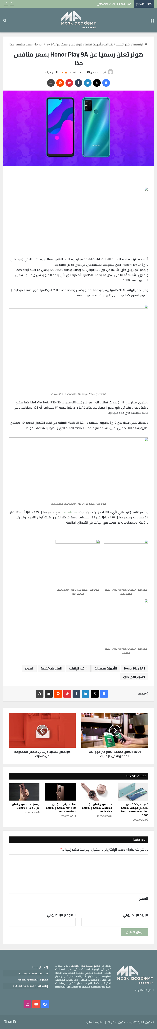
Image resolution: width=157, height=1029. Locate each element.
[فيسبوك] (106, 83)
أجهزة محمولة (105, 668)
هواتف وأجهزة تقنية (99, 44)
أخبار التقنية (123, 44)
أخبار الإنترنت (77, 668)
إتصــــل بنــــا (40, 967)
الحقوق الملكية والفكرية (33, 979)
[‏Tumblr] (78, 83)
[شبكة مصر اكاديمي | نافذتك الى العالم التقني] (78, 20)
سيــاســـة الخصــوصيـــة (33, 973)
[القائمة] (152, 21)
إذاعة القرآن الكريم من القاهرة (30, 986)
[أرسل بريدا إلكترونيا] (88, 72)
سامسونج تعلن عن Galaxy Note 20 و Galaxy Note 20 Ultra (61, 808)
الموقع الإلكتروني (61, 915)
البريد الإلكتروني (135, 915)
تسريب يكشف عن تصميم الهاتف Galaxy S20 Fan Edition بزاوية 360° (134, 810)
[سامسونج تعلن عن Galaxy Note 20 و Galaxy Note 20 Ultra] (60, 792)
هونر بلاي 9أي (133, 676)
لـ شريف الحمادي (95, 1022)
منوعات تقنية (50, 668)
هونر (28, 668)
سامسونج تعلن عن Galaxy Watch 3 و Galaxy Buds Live (97, 808)
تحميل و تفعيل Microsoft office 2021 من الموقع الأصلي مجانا (98, 3)
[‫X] (97, 83)
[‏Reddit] (60, 83)
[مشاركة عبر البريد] (49, 694)
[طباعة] (51, 83)
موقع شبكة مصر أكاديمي (84, 965)
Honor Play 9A (133, 668)
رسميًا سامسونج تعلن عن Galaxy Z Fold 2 (25, 806)
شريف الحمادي (98, 72)
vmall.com (70, 512)
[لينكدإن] (88, 83)
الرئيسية (138, 44)
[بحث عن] (5, 21)
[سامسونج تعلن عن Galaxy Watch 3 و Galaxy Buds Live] (96, 792)
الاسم (143, 898)
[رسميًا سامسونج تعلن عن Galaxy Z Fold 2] (24, 792)
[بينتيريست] (69, 83)
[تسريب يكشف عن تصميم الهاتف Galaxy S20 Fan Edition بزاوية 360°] (133, 792)
